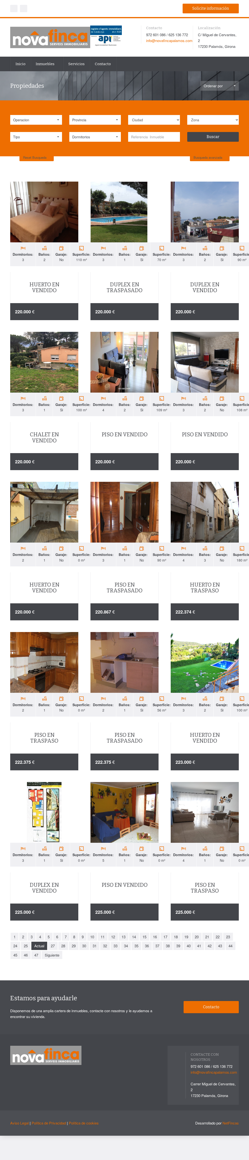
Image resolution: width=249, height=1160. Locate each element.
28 (63, 945)
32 (105, 945)
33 (115, 945)
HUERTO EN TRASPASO (205, 587)
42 (210, 945)
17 (165, 936)
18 (176, 936)
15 (144, 936)
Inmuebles (45, 64)
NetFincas (230, 1122)
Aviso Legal (19, 1122)
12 (113, 936)
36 (147, 945)
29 (74, 945)
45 (15, 955)
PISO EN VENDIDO (125, 434)
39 (178, 945)
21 (207, 936)
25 (26, 945)
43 (220, 945)
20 (197, 936)
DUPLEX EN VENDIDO (204, 287)
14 (134, 936)
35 (136, 945)
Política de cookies (84, 1122)
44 (230, 945)
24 (15, 945)
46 (26, 955)
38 (168, 945)
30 (84, 945)
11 (103, 936)
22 (218, 936)
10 (92, 936)
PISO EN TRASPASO (44, 738)
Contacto (103, 64)
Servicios (76, 64)
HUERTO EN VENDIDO (44, 287)
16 (155, 936)
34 (126, 945)
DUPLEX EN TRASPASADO (124, 287)
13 (123, 936)
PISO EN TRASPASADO (124, 587)
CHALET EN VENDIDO (44, 437)
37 (157, 945)
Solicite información (210, 8)
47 (36, 955)
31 (95, 945)
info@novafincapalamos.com (169, 40)
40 (189, 945)
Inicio (21, 64)
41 (199, 945)
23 (228, 936)
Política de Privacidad (49, 1122)
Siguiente (52, 955)
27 (53, 945)
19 (186, 936)
